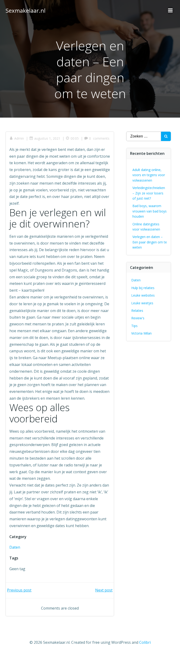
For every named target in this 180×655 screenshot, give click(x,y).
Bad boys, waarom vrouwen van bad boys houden (149, 211)
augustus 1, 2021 (47, 138)
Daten (14, 547)
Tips (134, 326)
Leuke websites (143, 295)
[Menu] (170, 11)
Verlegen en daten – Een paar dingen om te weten (149, 241)
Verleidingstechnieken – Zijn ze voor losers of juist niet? (148, 193)
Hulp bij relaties (142, 288)
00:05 (75, 138)
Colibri (145, 642)
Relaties (137, 310)
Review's (137, 318)
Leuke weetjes (142, 303)
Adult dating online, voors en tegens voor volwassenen (148, 174)
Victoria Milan (141, 333)
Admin (19, 138)
